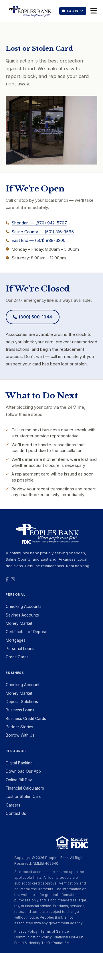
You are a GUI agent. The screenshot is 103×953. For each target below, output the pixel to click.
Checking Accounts (23, 606)
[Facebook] (7, 579)
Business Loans (20, 710)
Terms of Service (54, 931)
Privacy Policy (26, 931)
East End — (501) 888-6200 (39, 240)
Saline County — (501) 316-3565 (43, 231)
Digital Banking (19, 763)
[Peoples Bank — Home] (31, 10)
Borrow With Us (20, 735)
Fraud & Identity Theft (32, 943)
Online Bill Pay (19, 780)
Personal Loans (20, 648)
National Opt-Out (68, 937)
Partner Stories (19, 727)
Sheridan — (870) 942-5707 (39, 222)
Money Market (19, 623)
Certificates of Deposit (26, 631)
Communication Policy (33, 937)
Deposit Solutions (22, 701)
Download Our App (23, 771)
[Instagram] (13, 579)
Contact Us (16, 813)
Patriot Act (61, 943)
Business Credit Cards (26, 718)
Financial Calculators (25, 788)
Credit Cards (17, 657)
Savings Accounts (22, 615)
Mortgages (15, 640)
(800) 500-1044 (35, 316)
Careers (13, 805)
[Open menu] (93, 10)
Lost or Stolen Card (23, 796)
